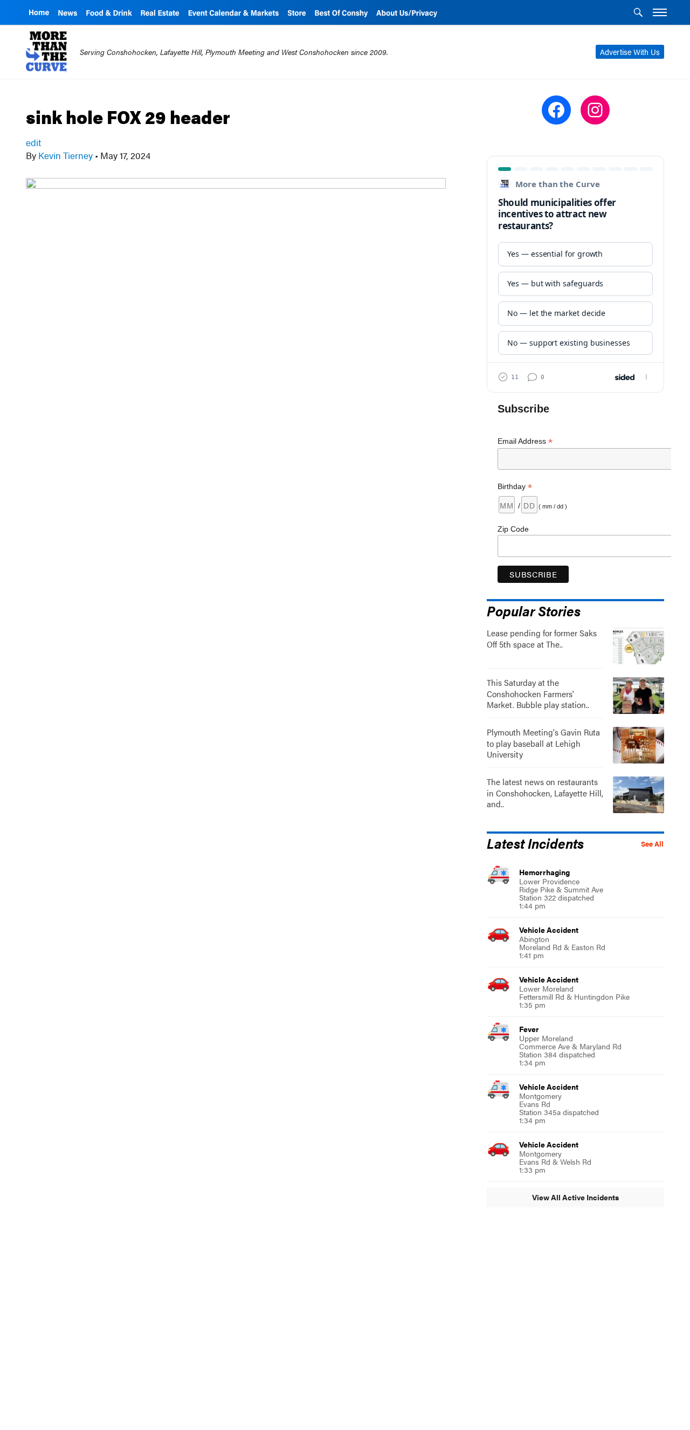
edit (33, 142)
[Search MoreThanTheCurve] (638, 13)
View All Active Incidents (575, 1197)
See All (652, 844)
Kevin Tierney (65, 155)
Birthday (515, 487)
